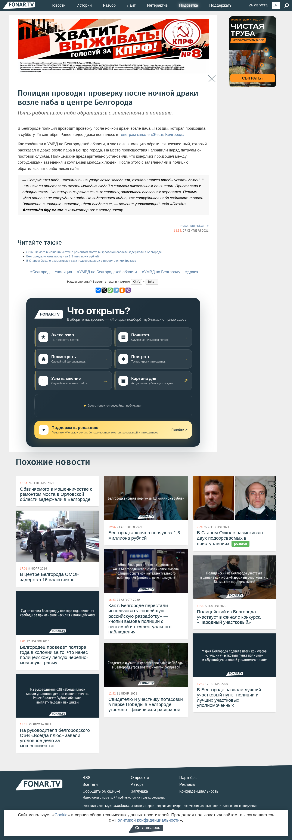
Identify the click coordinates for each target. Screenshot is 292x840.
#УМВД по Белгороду (161, 272)
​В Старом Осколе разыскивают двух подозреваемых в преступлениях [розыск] (81, 261)
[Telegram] (116, 290)
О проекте (140, 777)
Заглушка (139, 791)
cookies (121, 805)
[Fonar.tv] (19, 5)
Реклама (187, 784)
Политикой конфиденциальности (147, 820)
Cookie (61, 815)
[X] (104, 290)
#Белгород (40, 272)
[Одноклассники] (122, 290)
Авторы (137, 784)
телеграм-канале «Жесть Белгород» (151, 134)
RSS (86, 777)
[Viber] (128, 290)
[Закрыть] (211, 78)
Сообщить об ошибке (101, 791)
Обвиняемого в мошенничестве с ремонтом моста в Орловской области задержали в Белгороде (94, 252)
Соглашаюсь (147, 827)
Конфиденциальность (198, 791)
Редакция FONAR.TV (194, 226)
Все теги (90, 784)
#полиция (63, 272)
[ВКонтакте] (98, 290)
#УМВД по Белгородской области (107, 272)
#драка (191, 272)
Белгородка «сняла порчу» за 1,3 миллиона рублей (62, 256)
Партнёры (188, 777)
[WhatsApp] (110, 290)
